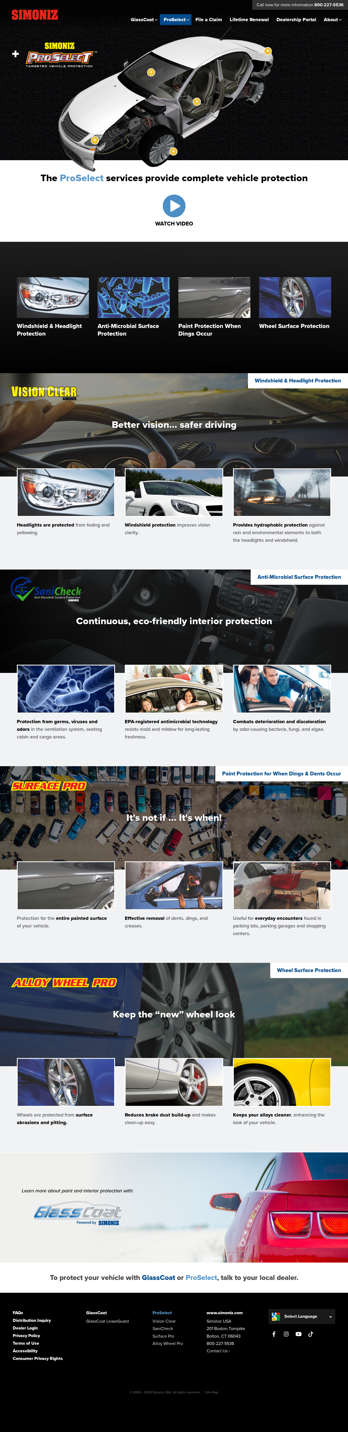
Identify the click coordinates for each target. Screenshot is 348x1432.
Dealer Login (25, 1328)
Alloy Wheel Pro (168, 1343)
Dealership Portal (296, 20)
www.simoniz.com (225, 1313)
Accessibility (25, 1351)
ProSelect (174, 20)
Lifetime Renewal (249, 20)
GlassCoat (142, 20)
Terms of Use (26, 1343)
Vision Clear (164, 1321)
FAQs (18, 1313)
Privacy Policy (26, 1335)
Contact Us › (218, 1351)
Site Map (212, 1392)
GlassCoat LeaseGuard (107, 1321)
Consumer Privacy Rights (38, 1358)
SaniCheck (163, 1328)
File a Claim (208, 20)
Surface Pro (163, 1336)
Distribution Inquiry (32, 1320)
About (331, 20)
